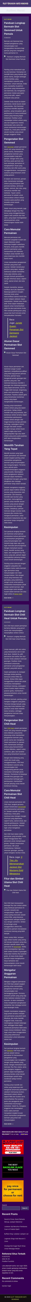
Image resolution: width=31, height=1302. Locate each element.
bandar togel (6, 1286)
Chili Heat (10, 728)
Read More (8, 598)
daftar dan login (17, 1266)
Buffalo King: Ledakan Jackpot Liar (16, 1234)
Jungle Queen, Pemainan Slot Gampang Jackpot (16, 329)
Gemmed (10, 147)
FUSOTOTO (6, 1256)
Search (4, 1205)
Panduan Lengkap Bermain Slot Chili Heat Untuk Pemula (15, 615)
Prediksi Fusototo (8, 1261)
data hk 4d (6, 1259)
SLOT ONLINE (8, 19)
